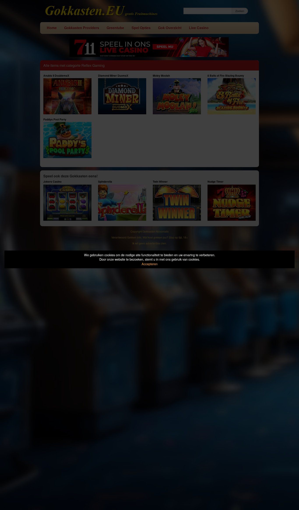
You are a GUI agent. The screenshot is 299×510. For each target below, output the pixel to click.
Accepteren (150, 263)
